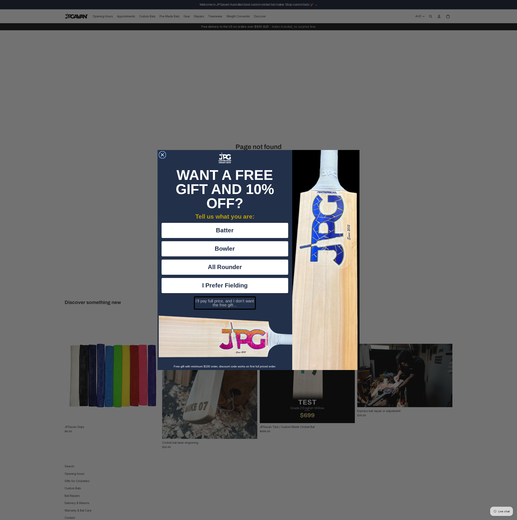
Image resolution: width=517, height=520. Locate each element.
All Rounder (225, 267)
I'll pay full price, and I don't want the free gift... (224, 303)
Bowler (225, 248)
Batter (225, 230)
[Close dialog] (162, 155)
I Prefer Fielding (225, 285)
